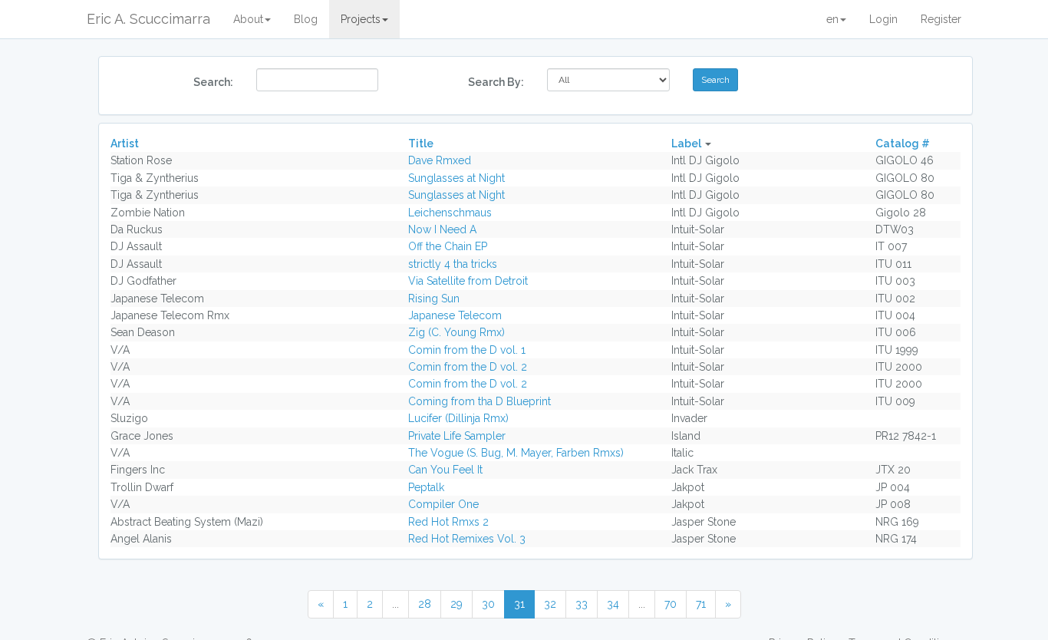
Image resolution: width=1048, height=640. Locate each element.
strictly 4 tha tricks (452, 264)
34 (613, 604)
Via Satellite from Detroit (468, 281)
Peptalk (426, 487)
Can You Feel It (445, 470)
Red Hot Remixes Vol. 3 (467, 539)
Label (686, 143)
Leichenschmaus (450, 212)
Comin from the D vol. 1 (467, 350)
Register (941, 19)
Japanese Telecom (455, 315)
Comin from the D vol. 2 (467, 367)
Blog (306, 19)
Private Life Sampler (457, 436)
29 (456, 604)
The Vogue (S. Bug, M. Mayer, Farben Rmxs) (516, 453)
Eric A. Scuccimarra (148, 19)
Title (420, 143)
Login (883, 19)
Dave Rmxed (439, 160)
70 (670, 604)
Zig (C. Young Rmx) (456, 332)
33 (581, 604)
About (248, 19)
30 (488, 604)
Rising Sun (434, 298)
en (832, 19)
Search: (213, 82)
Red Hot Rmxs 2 (448, 522)
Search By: (496, 82)
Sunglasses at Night (456, 178)
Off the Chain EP (447, 246)
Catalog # (902, 143)
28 (424, 604)
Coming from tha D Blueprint (479, 401)
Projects (361, 19)
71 (701, 604)
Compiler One (443, 504)
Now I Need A (442, 229)
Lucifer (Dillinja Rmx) (458, 418)
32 (550, 604)
